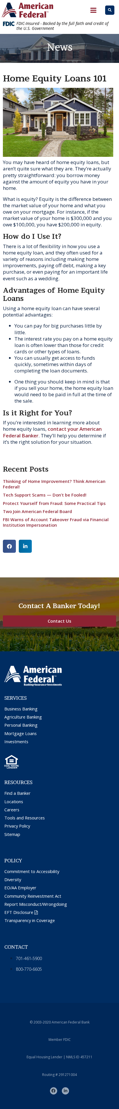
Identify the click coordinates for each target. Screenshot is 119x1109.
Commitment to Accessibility (31, 871)
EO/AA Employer (20, 887)
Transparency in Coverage (29, 920)
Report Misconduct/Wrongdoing (35, 904)
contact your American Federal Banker (52, 432)
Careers (11, 809)
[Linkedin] (65, 1091)
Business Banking (21, 709)
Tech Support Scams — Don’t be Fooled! (44, 495)
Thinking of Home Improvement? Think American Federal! (54, 484)
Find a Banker (17, 793)
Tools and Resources (24, 818)
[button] (9, 546)
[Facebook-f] (53, 1091)
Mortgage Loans (20, 733)
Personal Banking (21, 725)
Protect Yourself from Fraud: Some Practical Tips (54, 503)
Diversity (12, 879)
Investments (16, 741)
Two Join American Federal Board (37, 511)
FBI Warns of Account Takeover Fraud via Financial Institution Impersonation (56, 522)
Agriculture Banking (23, 717)
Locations (13, 801)
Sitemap (12, 834)
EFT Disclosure (18, 912)
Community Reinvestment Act (32, 896)
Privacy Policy (17, 826)
